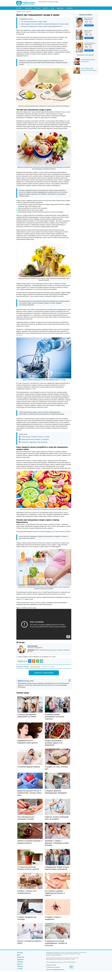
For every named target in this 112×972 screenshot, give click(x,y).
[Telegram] (41, 661)
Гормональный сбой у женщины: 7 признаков (35, 439)
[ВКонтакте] (29, 661)
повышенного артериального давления (34, 383)
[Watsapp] (37, 661)
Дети (52, 8)
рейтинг (91, 23)
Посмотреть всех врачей (85, 55)
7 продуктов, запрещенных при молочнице (34, 442)
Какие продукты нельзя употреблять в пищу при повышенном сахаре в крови (44, 24)
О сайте (19, 968)
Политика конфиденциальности (55, 969)
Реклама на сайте (51, 965)
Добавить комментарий (44, 673)
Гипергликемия (20, 37)
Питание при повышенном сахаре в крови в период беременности (41, 26)
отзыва (86, 23)
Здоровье (60, 8)
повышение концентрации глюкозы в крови (49, 39)
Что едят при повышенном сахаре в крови (34, 21)
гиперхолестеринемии (46, 392)
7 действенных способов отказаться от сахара (35, 437)
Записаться (89, 25)
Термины (69, 8)
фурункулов (56, 50)
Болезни (19, 8)
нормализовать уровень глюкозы (30, 602)
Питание (37, 8)
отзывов (86, 35)
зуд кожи (63, 50)
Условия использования (53, 967)
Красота (45, 8)
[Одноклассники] (33, 661)
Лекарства (28, 8)
